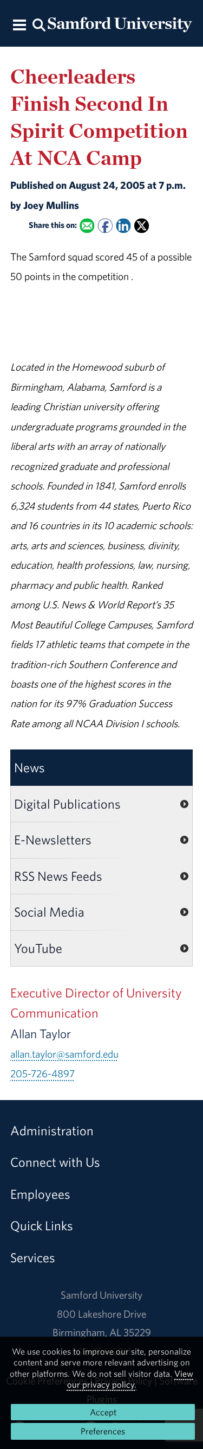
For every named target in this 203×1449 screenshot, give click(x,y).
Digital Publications (67, 804)
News (29, 767)
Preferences (103, 1431)
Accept (103, 1412)
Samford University (101, 1294)
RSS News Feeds (58, 876)
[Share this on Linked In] (123, 226)
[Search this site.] (39, 24)
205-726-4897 (42, 1073)
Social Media (49, 912)
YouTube (38, 948)
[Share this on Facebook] (105, 226)
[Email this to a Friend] (87, 226)
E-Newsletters (52, 839)
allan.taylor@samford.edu (64, 1053)
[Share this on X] (141, 226)
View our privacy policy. (130, 1379)
